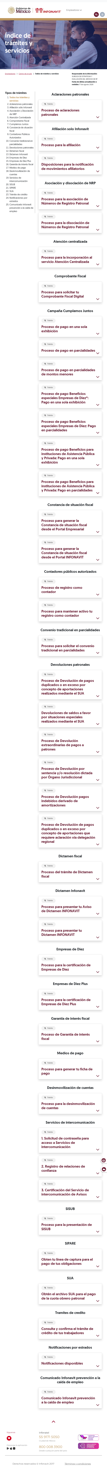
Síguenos (11, 1432)
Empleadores (73, 10)
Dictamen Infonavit (18, 154)
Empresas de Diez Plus (20, 161)
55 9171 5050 (49, 1437)
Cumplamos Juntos (18, 124)
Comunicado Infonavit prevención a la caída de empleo (21, 208)
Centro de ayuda (25, 74)
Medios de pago (17, 168)
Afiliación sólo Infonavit (20, 108)
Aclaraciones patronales (21, 104)
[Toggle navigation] (96, 14)
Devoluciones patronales (21, 148)
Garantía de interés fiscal (21, 164)
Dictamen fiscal (16, 151)
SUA (11, 191)
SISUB (12, 185)
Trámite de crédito (18, 195)
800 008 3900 (50, 1447)
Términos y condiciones (78, 1463)
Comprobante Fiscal (19, 121)
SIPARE (12, 188)
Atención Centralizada (20, 118)
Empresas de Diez (18, 158)
